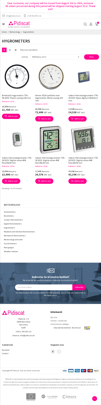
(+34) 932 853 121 (34, 16)
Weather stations (11, 251)
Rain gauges (9, 247)
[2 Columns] (10, 50)
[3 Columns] (4, 50)
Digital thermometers (13, 224)
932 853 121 (26, 331)
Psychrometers (10, 243)
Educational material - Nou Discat (67, 328)
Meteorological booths (13, 239)
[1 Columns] (15, 50)
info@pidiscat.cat (13, 16)
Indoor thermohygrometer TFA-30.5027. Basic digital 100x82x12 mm (83, 98)
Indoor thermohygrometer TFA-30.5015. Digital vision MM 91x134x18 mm (17, 160)
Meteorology (12, 205)
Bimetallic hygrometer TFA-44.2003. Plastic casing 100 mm (16, 96)
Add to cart (12, 116)
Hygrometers (9, 228)
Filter (91, 57)
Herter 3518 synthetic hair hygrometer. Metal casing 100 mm (49, 98)
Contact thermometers (13, 220)
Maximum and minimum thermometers (19, 231)
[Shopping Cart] (96, 24)
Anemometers (10, 212)
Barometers (9, 216)
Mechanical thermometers (15, 235)
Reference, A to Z (56, 57)
